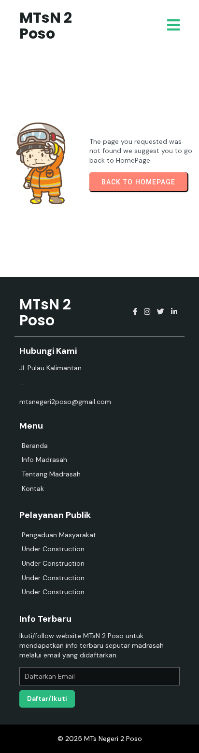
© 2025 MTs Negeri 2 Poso (99, 738)
